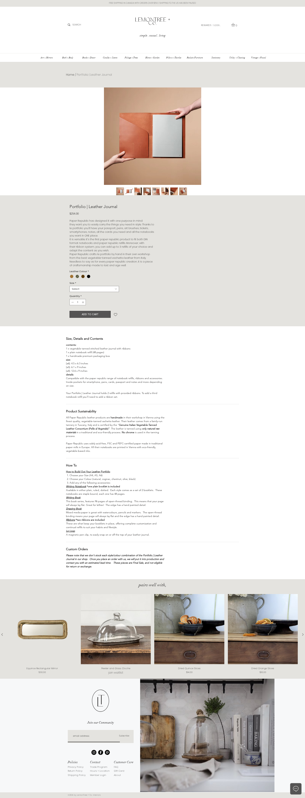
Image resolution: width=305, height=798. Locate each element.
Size (73, 283)
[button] (235, 25)
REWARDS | (207, 25)
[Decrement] (72, 302)
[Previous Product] (2, 634)
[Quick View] (42, 629)
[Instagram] (93, 752)
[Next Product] (303, 634)
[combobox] (94, 289)
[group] (152, 634)
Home (70, 75)
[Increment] (83, 302)
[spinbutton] (77, 302)
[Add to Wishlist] (115, 314)
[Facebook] (100, 752)
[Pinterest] (107, 752)
